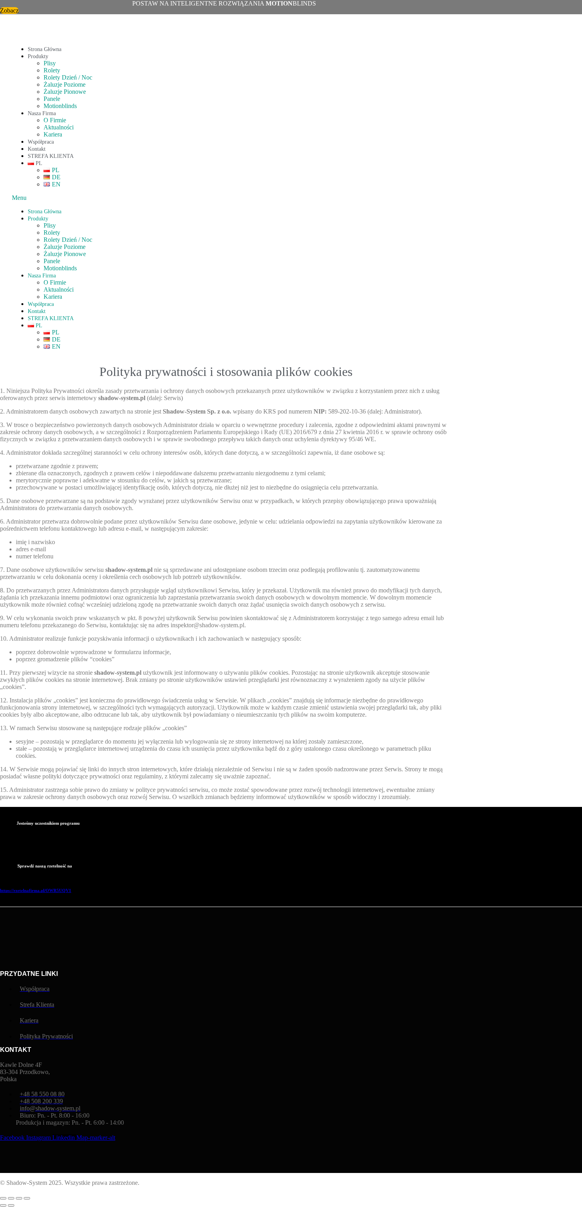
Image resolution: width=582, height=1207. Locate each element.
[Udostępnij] (19, 1198)
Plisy (50, 63)
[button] (235, 197)
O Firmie (55, 120)
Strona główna (44, 49)
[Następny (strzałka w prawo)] (11, 1205)
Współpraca (41, 142)
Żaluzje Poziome (65, 84)
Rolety (52, 70)
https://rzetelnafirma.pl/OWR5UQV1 (35, 890)
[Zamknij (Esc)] (27, 1198)
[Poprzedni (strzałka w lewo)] (3, 1205)
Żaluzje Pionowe (65, 91)
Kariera (53, 134)
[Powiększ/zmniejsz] (3, 1198)
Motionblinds (60, 105)
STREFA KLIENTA (51, 156)
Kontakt (37, 149)
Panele (52, 98)
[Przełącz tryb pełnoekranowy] (11, 1198)
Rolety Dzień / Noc (68, 77)
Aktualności (59, 127)
